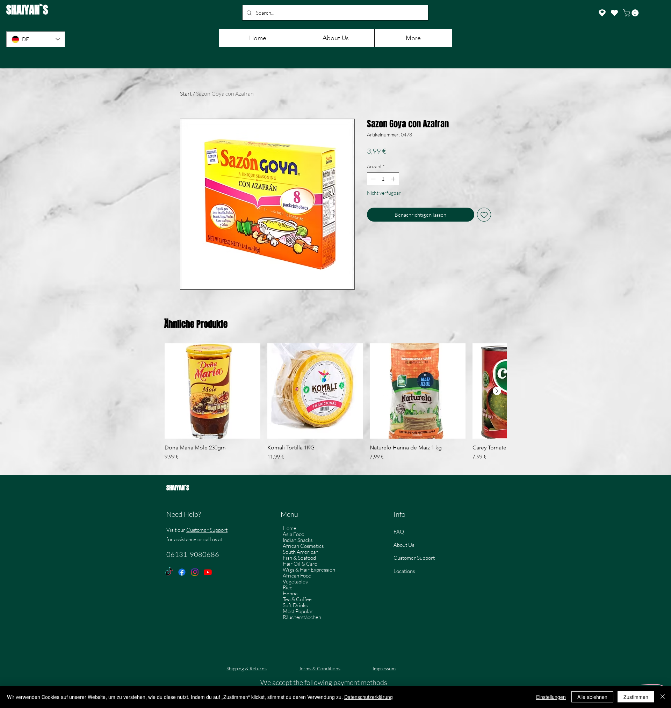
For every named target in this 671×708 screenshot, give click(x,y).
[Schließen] (662, 696)
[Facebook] (182, 572)
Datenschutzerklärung (368, 696)
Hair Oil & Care (300, 564)
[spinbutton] (383, 179)
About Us (404, 545)
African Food (297, 576)
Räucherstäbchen (302, 617)
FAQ (399, 531)
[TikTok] (169, 572)
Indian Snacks (297, 540)
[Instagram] (195, 572)
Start (186, 93)
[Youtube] (207, 572)
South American (300, 552)
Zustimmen (635, 696)
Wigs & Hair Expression (309, 570)
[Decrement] (372, 179)
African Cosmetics (303, 546)
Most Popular (298, 611)
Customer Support (207, 530)
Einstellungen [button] (551, 696)
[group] (335, 406)
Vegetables (295, 581)
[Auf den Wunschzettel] (484, 215)
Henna (290, 593)
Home (289, 528)
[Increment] (393, 179)
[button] (631, 12)
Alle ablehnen (592, 696)
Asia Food (293, 534)
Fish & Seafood (299, 558)
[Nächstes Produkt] (497, 391)
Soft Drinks (295, 605)
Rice (288, 587)
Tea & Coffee (297, 599)
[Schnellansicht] (212, 391)
